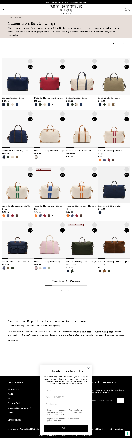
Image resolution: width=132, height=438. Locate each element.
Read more (13, 340)
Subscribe (66, 428)
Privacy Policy (13, 389)
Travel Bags (18, 17)
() (129, 9)
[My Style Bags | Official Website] (66, 9)
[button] (5, 76)
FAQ (10, 398)
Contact (11, 412)
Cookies (11, 394)
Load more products (66, 290)
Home (10, 17)
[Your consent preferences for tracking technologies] (127, 433)
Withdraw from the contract (19, 407)
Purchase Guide (14, 403)
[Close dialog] (88, 368)
